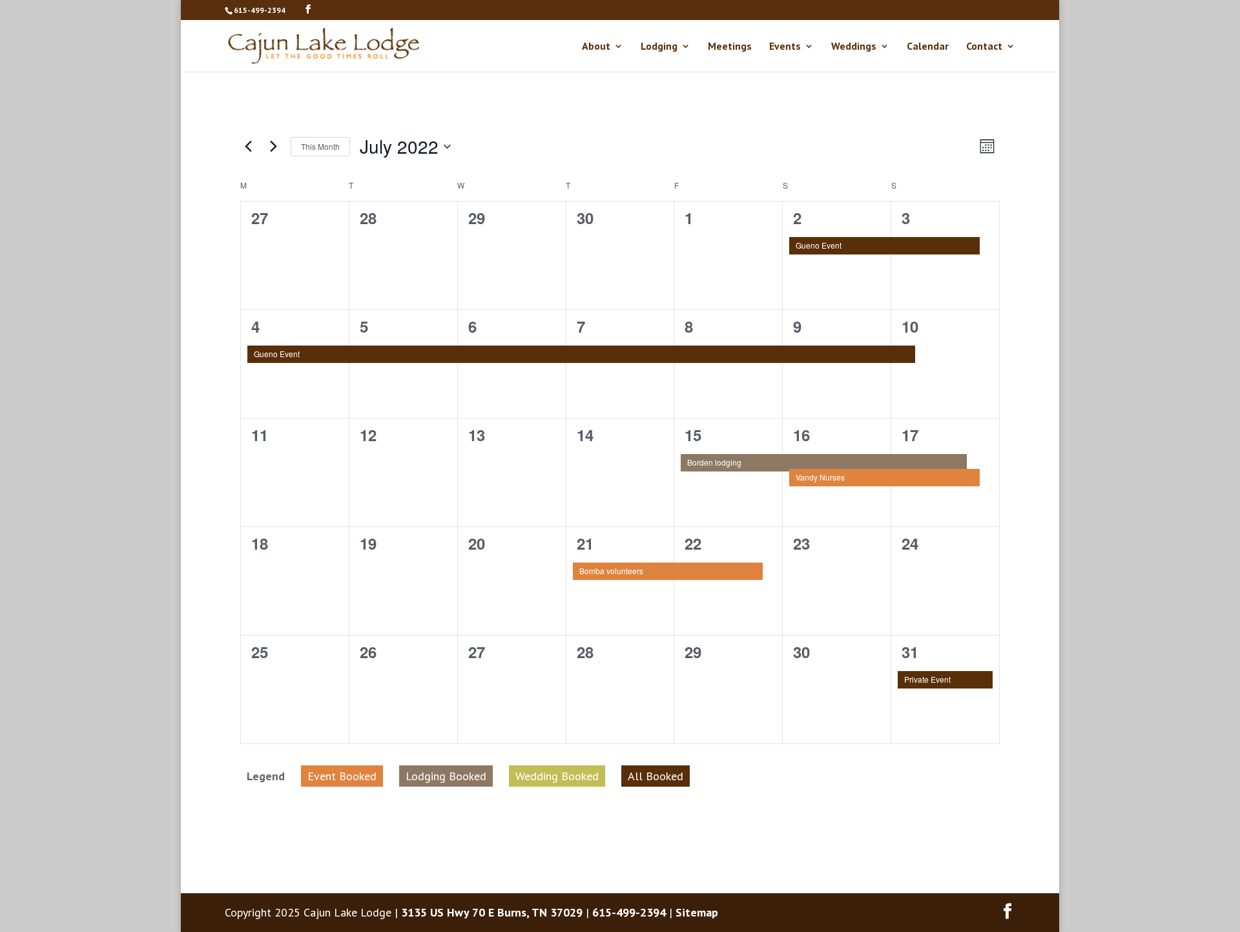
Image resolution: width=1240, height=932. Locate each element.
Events (785, 46)
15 (693, 435)
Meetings (730, 46)
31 (910, 652)
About (596, 46)
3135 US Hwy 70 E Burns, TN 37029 (492, 912)
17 (910, 435)
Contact (984, 46)
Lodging (659, 46)
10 (910, 326)
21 (585, 543)
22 (693, 543)
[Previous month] (248, 146)
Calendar (928, 46)
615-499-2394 (259, 10)
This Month (320, 146)
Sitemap (697, 912)
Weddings (853, 46)
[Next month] (273, 146)
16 (801, 435)
